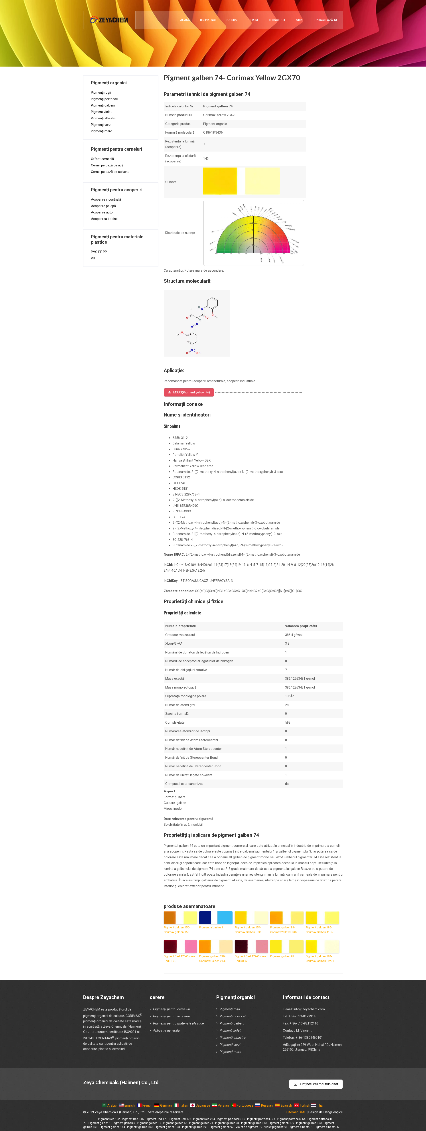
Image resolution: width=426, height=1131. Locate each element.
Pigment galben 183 (167, 1127)
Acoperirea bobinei (104, 219)
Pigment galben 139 (281, 1123)
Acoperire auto (102, 212)
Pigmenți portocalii (104, 99)
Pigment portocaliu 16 (231, 1119)
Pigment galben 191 (194, 1127)
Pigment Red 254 (204, 1119)
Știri (299, 20)
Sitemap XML (296, 1112)
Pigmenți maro (101, 131)
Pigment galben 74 (201, 1123)
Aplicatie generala (166, 1030)
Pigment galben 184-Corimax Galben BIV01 (320, 959)
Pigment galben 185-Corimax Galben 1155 (319, 930)
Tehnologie (277, 20)
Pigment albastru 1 (211, 927)
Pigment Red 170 (156, 1119)
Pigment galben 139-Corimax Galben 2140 (212, 959)
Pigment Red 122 (109, 1119)
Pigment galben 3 (124, 1123)
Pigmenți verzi (101, 125)
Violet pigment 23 (275, 1127)
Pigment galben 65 (175, 1123)
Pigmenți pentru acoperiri (171, 1016)
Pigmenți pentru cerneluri (171, 1009)
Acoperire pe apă (103, 206)
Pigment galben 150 (308, 1123)
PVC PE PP (99, 252)
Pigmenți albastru (103, 118)
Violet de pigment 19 (249, 1127)
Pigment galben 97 (282, 956)
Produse (232, 20)
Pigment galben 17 (149, 1123)
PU (93, 258)
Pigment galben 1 (100, 1123)
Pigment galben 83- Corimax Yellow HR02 (283, 930)
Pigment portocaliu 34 (261, 1119)
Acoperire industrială (106, 199)
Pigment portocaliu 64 (291, 1119)
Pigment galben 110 (253, 1123)
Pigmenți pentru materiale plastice (178, 1023)
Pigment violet (101, 112)
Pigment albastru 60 (327, 1127)
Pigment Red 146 (133, 1119)
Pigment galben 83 (227, 1123)
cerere (253, 20)
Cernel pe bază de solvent (110, 172)
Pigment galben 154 (112, 1127)
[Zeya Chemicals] (109, 18)
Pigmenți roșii (101, 93)
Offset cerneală (102, 159)
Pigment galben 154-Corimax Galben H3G (248, 930)
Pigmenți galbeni (103, 105)
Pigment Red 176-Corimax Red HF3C (180, 959)
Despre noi (208, 20)
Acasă (185, 20)
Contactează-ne (325, 20)
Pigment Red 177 (180, 1119)
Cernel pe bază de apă (107, 165)
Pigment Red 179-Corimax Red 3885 (251, 959)
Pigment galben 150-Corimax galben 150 (177, 930)
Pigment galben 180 (139, 1127)
